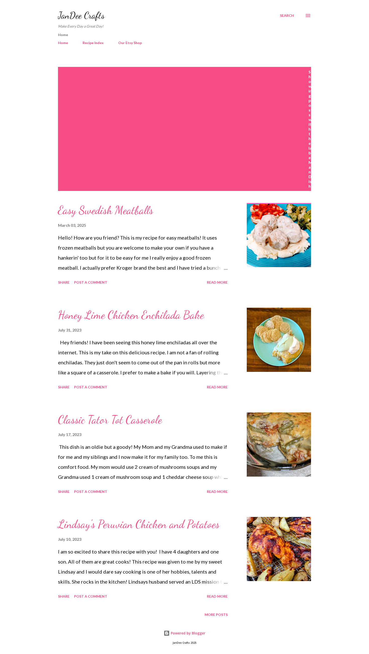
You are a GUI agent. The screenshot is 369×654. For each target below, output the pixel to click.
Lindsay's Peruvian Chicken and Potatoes (138, 524)
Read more (217, 282)
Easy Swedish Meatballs (105, 210)
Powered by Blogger (187, 633)
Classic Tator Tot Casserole (110, 419)
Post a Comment (90, 282)
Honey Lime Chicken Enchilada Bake (131, 314)
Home (63, 43)
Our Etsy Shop (130, 43)
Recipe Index (93, 43)
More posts (216, 614)
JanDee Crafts (81, 15)
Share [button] (64, 282)
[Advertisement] (184, 107)
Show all (326, 71)
